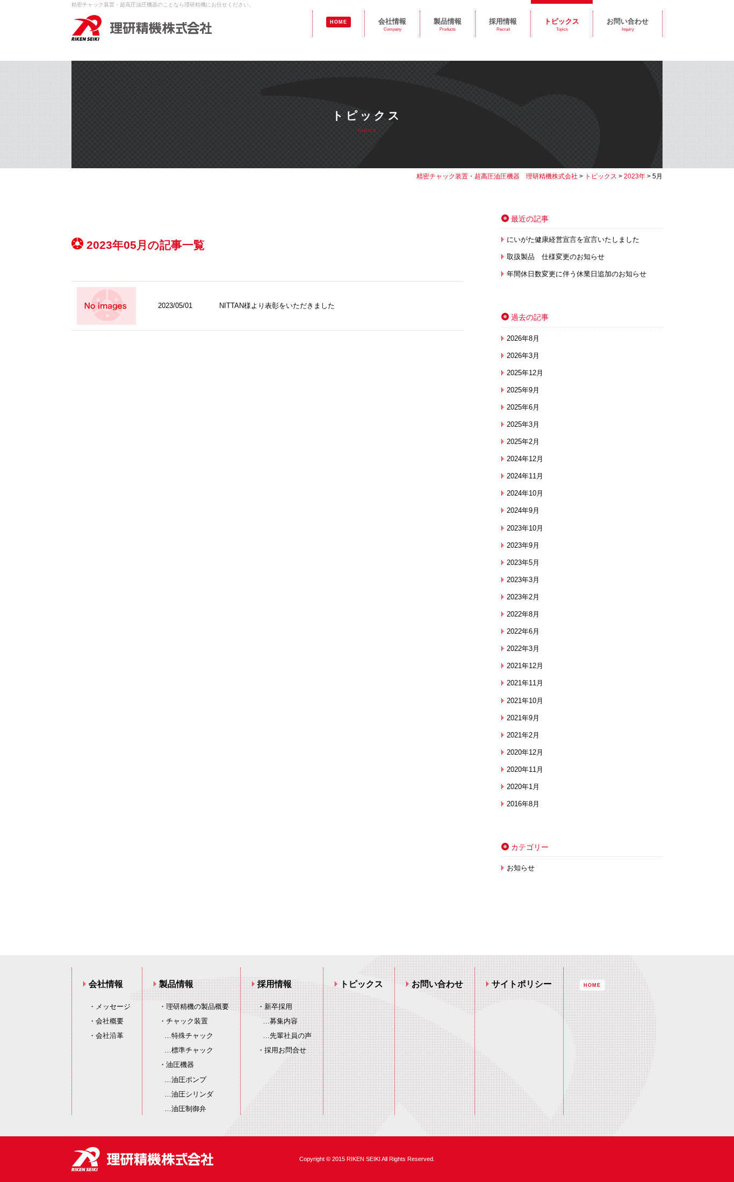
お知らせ (521, 868)
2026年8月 (523, 338)
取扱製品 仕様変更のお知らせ (556, 257)
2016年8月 (523, 804)
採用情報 (503, 24)
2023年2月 (523, 597)
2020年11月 (525, 769)
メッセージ (113, 1006)
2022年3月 (523, 648)
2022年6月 (523, 631)
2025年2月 (523, 442)
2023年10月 (525, 528)
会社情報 (392, 24)
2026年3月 (523, 356)
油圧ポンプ (188, 1080)
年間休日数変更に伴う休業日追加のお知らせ (576, 274)
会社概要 (110, 1021)
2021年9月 (523, 718)
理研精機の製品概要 (197, 1006)
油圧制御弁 (188, 1109)
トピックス (561, 24)
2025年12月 (525, 373)
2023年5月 (523, 562)
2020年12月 (525, 752)
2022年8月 (523, 614)
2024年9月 (523, 510)
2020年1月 (523, 787)
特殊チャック (192, 1035)
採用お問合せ (285, 1050)
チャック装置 (187, 1021)
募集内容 (284, 1021)
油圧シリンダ (192, 1094)
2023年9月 (523, 545)
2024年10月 (525, 493)
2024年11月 (525, 476)
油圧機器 (180, 1065)
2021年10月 (525, 701)
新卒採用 (278, 1006)
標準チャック (192, 1050)
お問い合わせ (628, 24)
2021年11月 (525, 683)
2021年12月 (525, 666)
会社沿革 (110, 1035)
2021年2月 (523, 735)
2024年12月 (525, 459)
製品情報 (448, 24)
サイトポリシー (522, 983)
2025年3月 (523, 424)
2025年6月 (523, 407)
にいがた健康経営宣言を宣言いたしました (573, 239)
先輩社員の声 (291, 1035)
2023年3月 (523, 580)
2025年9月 (523, 390)
